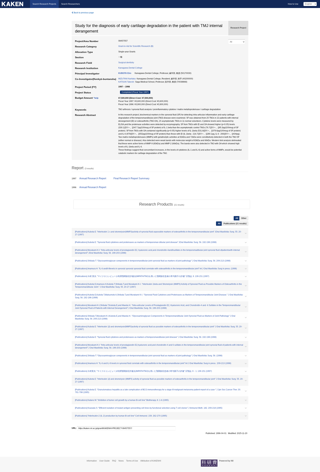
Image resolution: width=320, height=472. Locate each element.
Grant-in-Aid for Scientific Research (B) (135, 46)
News (121, 461)
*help (96, 98)
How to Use (293, 4)
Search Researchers (70, 4)
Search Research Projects (44, 4)
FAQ (114, 461)
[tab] (161, 204)
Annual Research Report (92, 178)
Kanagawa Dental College (130, 68)
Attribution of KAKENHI (150, 461)
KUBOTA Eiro (124, 73)
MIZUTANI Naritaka (127, 79)
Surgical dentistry (126, 62)
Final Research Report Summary (132, 178)
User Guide (104, 461)
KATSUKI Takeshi (126, 82)
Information (92, 461)
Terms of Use (132, 461)
